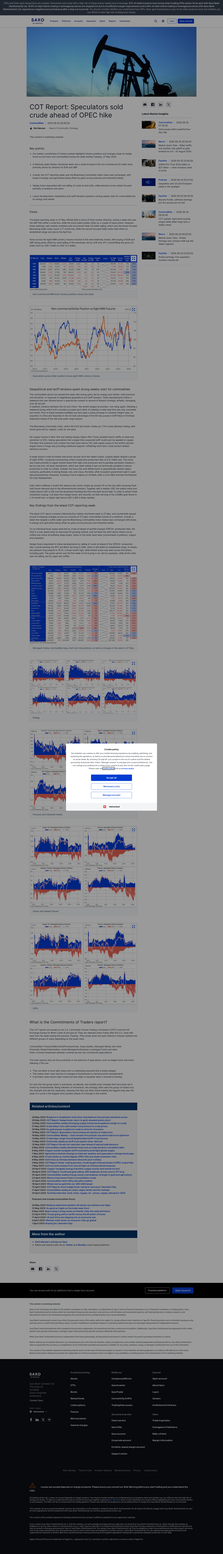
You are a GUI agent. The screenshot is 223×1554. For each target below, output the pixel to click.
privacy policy (128, 768)
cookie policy (108, 768)
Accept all (111, 777)
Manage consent (111, 795)
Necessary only (111, 786)
